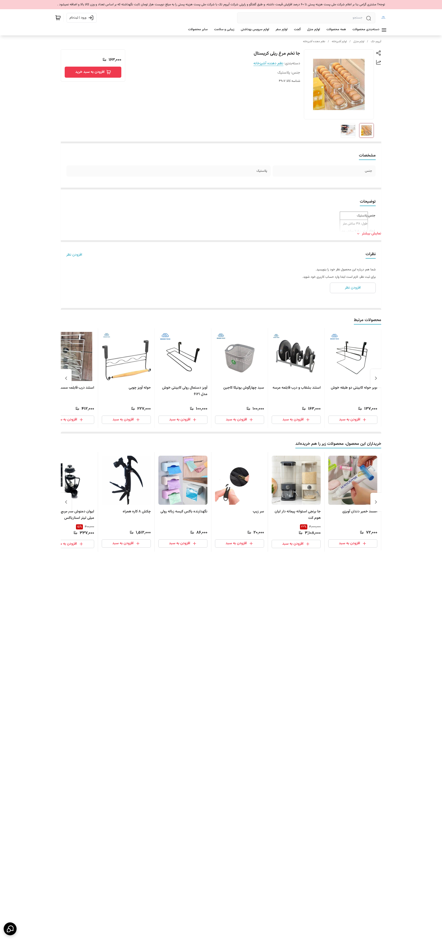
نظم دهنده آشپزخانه (314, 41)
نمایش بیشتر (371, 233)
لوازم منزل (358, 41)
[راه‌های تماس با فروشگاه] (10, 928)
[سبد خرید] (58, 18)
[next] (66, 378)
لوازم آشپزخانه (339, 41)
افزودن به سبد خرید (90, 72)
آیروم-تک (376, 41)
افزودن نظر (74, 255)
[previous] (375, 378)
